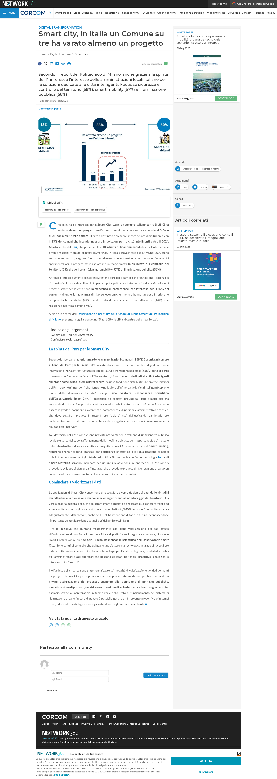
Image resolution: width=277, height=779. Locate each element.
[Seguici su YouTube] (115, 716)
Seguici (79, 716)
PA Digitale (148, 12)
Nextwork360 (49, 738)
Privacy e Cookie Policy (92, 723)
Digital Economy (83, 12)
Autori (55, 723)
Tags (63, 723)
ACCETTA (206, 761)
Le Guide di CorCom (239, 12)
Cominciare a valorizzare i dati (69, 339)
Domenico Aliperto (49, 108)
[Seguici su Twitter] (101, 716)
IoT (160, 457)
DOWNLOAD (226, 98)
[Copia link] (63, 63)
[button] (9, 13)
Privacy (270, 12)
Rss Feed (73, 723)
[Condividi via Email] (57, 63)
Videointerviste (216, 12)
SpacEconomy (130, 12)
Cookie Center (159, 723)
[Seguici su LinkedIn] (94, 716)
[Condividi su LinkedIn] (51, 63)
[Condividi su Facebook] (39, 63)
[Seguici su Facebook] (108, 716)
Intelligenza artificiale (192, 12)
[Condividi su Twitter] (45, 63)
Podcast (259, 12)
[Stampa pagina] (68, 63)
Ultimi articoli (63, 12)
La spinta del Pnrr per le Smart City (72, 335)
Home (42, 54)
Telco (99, 12)
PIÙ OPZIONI (206, 772)
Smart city (81, 54)
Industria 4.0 (112, 12)
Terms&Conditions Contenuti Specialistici (128, 723)
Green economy (166, 12)
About (45, 723)
